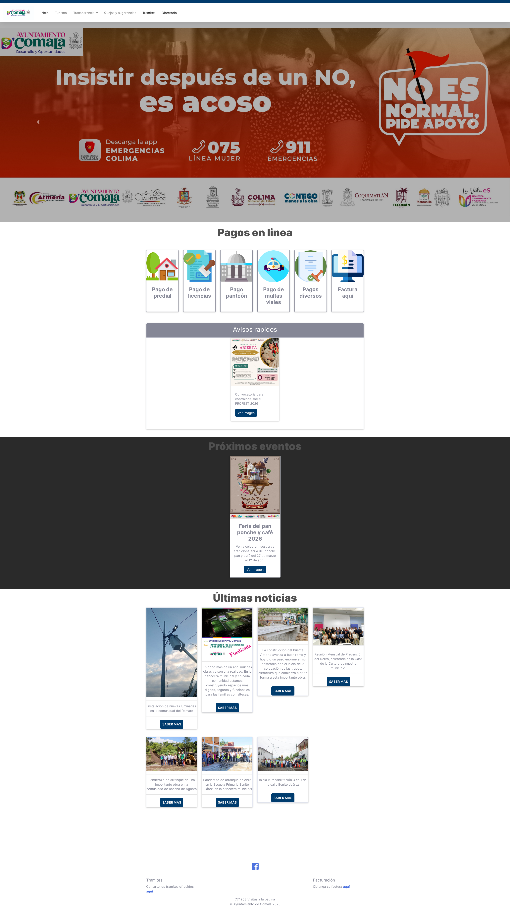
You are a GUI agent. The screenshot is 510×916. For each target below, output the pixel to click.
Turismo (61, 13)
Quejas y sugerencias (120, 13)
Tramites (148, 13)
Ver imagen (246, 413)
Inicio (45, 13)
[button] (38, 122)
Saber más (171, 724)
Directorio (169, 13)
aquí (149, 891)
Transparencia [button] (84, 13)
